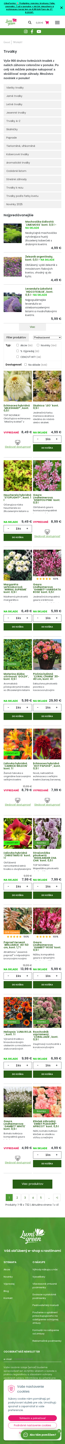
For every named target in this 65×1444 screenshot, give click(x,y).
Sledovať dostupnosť (18, 446)
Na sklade (37, 365)
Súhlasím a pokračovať (32, 1418)
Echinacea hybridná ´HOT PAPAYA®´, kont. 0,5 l (47, 766)
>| (57, 1197)
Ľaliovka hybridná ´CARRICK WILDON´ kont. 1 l (16, 766)
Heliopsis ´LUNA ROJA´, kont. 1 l (17, 1033)
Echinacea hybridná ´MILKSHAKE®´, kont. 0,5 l (17, 408)
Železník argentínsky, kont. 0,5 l (39, 258)
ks (49, 439)
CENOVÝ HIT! (30, 357)
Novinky (49, 345)
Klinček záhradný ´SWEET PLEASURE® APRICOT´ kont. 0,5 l (46, 1123)
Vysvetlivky (38, 1276)
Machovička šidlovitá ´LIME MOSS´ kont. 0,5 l (39, 223)
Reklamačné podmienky (46, 1341)
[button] (59, 1431)
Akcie (26, 345)
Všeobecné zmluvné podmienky (44, 1285)
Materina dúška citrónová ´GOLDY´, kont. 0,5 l (16, 676)
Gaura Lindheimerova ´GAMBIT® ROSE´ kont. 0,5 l (47, 946)
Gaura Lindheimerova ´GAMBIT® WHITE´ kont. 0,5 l (15, 1125)
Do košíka (47, 448)
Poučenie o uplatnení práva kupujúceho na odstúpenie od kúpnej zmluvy (45, 1318)
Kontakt (8, 1298)
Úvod (7, 42)
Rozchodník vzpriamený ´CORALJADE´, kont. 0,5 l (45, 1035)
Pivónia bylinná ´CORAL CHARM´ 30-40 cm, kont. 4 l (46, 676)
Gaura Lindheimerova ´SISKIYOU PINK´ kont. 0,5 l (46, 498)
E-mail (8, 1359)
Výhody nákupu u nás (45, 1269)
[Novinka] (18, 654)
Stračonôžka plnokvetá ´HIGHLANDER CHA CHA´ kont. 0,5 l (44, 856)
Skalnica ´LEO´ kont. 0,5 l (46, 407)
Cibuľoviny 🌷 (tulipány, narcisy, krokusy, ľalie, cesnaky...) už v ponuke (29, 5)
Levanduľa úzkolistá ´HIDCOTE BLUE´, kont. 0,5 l (39, 292)
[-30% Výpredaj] (18, 923)
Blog (6, 1291)
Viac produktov (32, 1184)
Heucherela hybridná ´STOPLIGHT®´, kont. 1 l (17, 497)
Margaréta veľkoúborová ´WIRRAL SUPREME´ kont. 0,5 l (15, 588)
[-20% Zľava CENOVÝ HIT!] (18, 744)
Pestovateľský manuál (45, 1305)
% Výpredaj (29, 351)
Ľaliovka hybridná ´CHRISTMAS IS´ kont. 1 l (17, 855)
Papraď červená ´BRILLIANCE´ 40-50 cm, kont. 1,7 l (16, 945)
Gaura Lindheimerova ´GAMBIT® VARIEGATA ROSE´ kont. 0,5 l (47, 588)
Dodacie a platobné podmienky (44, 1296)
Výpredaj (9, 1284)
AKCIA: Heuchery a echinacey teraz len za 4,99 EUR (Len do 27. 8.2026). (30, 9)
